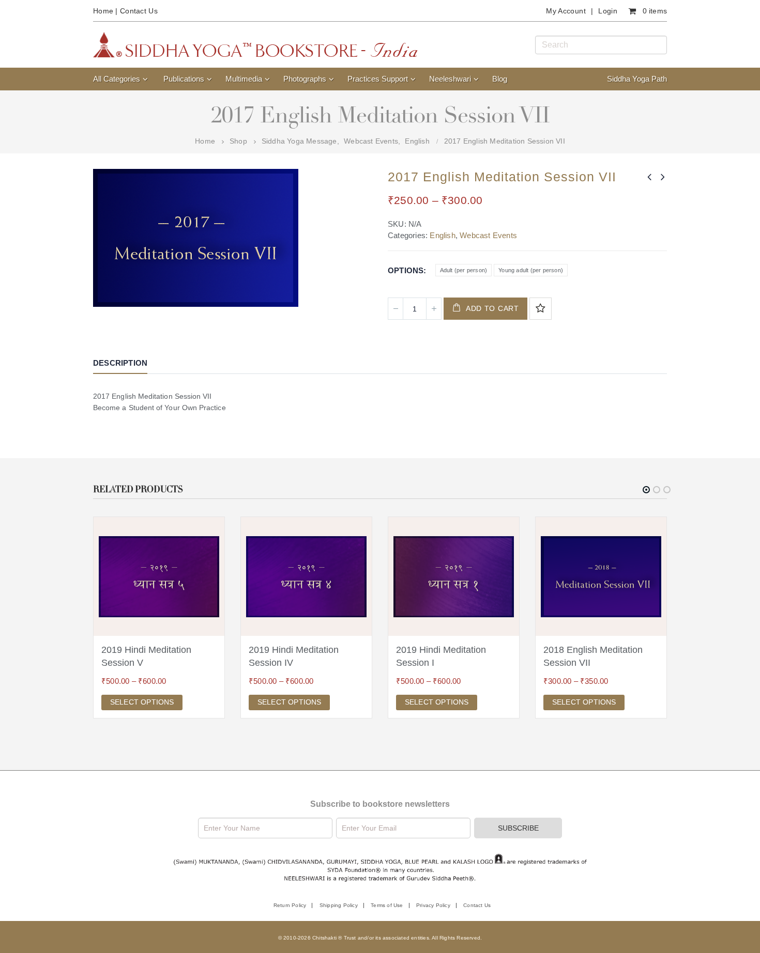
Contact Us (139, 11)
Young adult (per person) (530, 270)
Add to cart (492, 308)
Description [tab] (120, 362)
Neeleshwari (450, 78)
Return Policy (290, 905)
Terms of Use (387, 905)
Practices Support (377, 78)
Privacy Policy (433, 905)
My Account (566, 11)
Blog (499, 78)
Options (405, 270)
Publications (183, 78)
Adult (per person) (464, 270)
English (442, 235)
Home (103, 11)
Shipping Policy (339, 905)
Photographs (304, 78)
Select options (142, 702)
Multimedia (243, 78)
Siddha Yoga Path (637, 78)
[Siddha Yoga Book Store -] (255, 44)
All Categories (116, 78)
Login (607, 11)
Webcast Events (488, 235)
